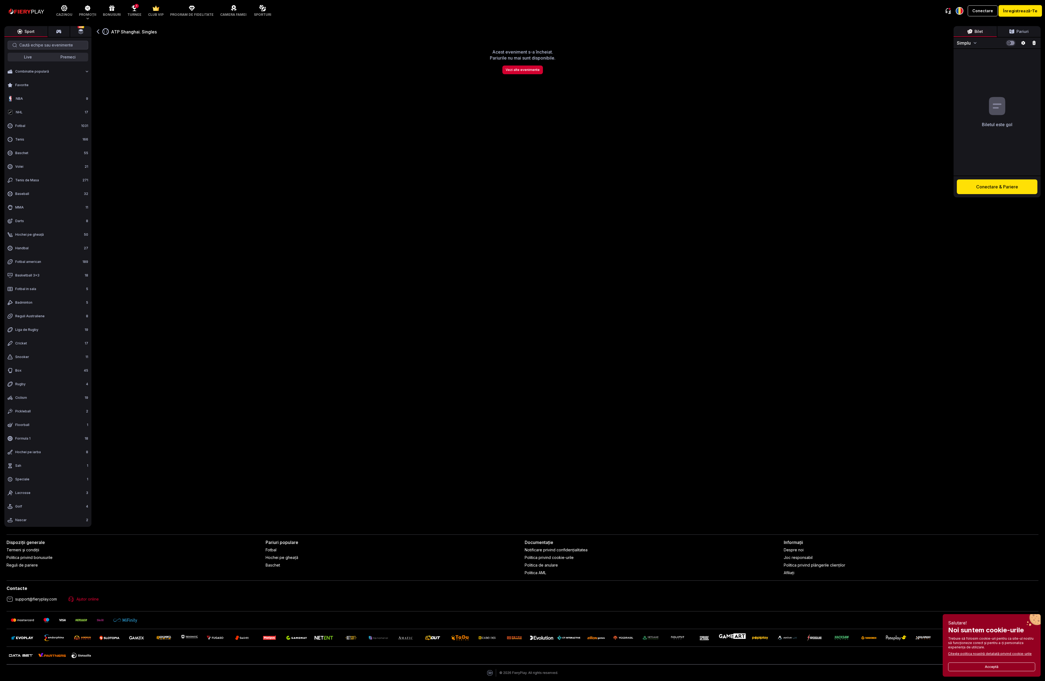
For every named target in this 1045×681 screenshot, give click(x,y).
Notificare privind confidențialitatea (556, 550)
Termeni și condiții (23, 550)
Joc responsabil (798, 557)
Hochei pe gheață (282, 557)
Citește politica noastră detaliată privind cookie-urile (990, 654)
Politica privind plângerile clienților (814, 565)
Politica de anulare (541, 565)
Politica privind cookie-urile (549, 557)
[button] (88, 11)
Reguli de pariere (22, 565)
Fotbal (271, 550)
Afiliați (789, 572)
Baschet (273, 565)
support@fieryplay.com (36, 599)
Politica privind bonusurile (30, 557)
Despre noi (794, 550)
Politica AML (535, 572)
